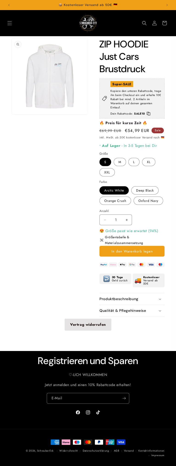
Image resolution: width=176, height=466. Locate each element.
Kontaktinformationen (151, 450)
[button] (10, 23)
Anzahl (104, 211)
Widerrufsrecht (68, 450)
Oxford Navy (148, 200)
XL (149, 162)
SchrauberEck (45, 450)
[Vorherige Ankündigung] (9, 5)
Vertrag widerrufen (88, 324)
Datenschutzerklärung (96, 450)
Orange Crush (115, 200)
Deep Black (145, 190)
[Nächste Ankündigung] (167, 5)
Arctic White (114, 190)
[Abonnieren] (124, 398)
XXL (107, 172)
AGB (116, 450)
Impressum (158, 455)
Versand (129, 450)
